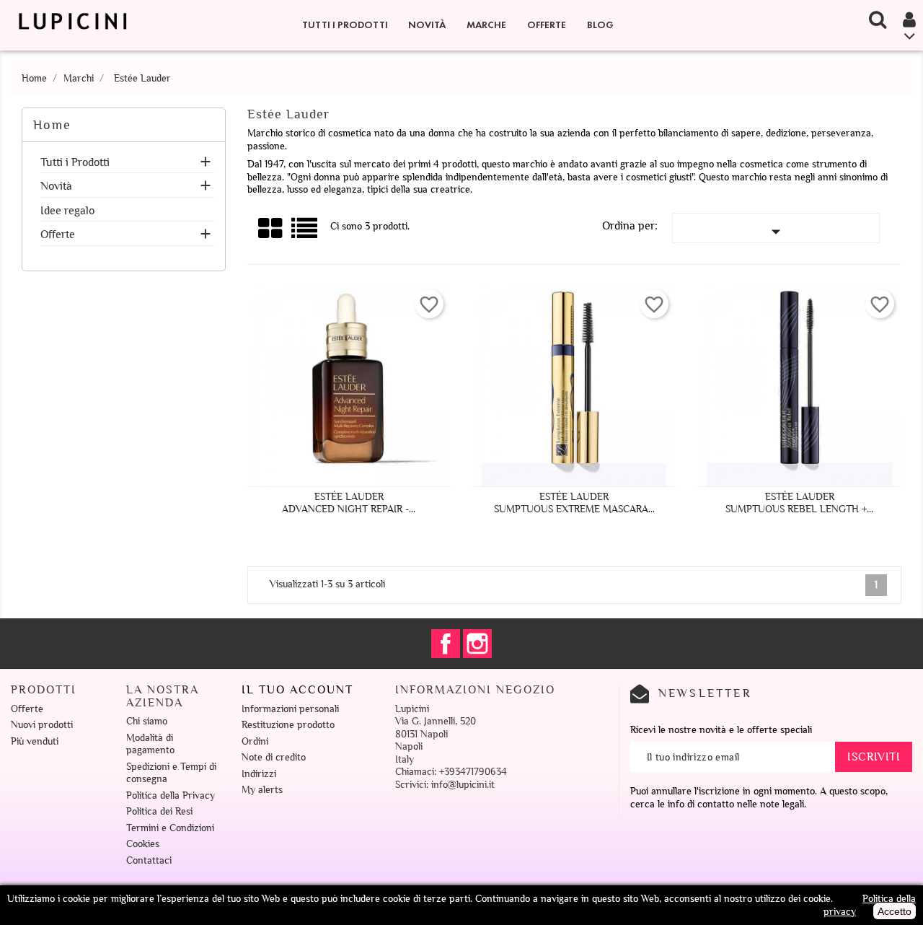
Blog (600, 25)
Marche (486, 25)
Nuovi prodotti (42, 724)
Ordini (255, 741)
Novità (427, 25)
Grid (271, 229)
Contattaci (149, 860)
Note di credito (274, 757)
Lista (305, 233)
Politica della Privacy (170, 795)
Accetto (894, 911)
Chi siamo (146, 721)
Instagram (477, 643)
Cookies (142, 843)
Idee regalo (67, 211)
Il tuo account (297, 689)
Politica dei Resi (159, 811)
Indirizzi (259, 773)
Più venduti (34, 741)
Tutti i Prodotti (345, 25)
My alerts (262, 789)
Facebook (445, 643)
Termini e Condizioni (170, 828)
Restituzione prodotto (288, 724)
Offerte (546, 25)
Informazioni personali (290, 708)
